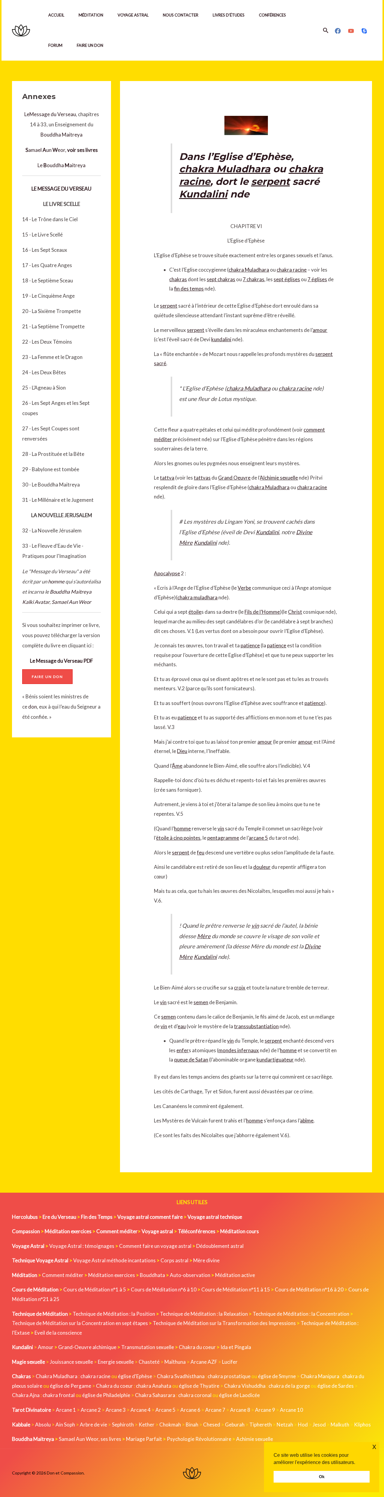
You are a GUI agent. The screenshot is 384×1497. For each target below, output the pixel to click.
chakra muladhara (197, 597)
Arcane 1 (66, 1410)
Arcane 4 (140, 1410)
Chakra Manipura (320, 1376)
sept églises (287, 279)
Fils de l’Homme (262, 612)
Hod (303, 1424)
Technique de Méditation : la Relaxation (204, 1314)
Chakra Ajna (26, 1395)
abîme (307, 1120)
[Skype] (364, 31)
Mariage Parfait (144, 1439)
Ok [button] (322, 1476)
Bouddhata (152, 1275)
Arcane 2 (91, 1410)
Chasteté (149, 1362)
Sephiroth (123, 1424)
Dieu (182, 751)
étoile (194, 612)
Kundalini (203, 194)
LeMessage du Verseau (50, 114)
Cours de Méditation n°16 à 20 (309, 1289)
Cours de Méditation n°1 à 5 (94, 1289)
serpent (270, 181)
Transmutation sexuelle (147, 1347)
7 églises (317, 279)
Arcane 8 (240, 1410)
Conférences (272, 15)
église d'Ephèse (135, 1376)
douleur (262, 867)
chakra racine (292, 270)
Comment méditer (62, 1275)
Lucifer (230, 1362)
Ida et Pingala (235, 1347)
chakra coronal (195, 1395)
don (32, 706)
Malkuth (340, 1424)
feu (200, 852)
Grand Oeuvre (234, 477)
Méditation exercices (111, 1275)
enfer (182, 1050)
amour (320, 330)
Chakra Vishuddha (245, 1386)
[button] (326, 30)
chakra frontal (59, 1395)
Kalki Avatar (36, 602)
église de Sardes (335, 1386)
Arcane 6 (190, 1410)
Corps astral (174, 1260)
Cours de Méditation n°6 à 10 (163, 1289)
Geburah (234, 1424)
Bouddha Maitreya (61, 134)
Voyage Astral (133, 15)
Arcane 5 (165, 1410)
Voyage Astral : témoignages (81, 1246)
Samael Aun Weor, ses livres (90, 1439)
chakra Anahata (153, 1386)
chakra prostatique (229, 1376)
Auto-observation (190, 1275)
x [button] (374, 1446)
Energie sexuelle (116, 1362)
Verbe (244, 588)
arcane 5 (258, 838)
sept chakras (221, 279)
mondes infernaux (238, 1050)
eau (182, 1026)
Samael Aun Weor (71, 602)
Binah (192, 1424)
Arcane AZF (203, 1362)
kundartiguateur (275, 1059)
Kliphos (362, 1424)
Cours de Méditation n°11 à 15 (235, 1289)
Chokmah (170, 1424)
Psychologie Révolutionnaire (199, 1439)
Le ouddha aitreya (62, 165)
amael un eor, (62, 150)
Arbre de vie (93, 1424)
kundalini (221, 339)
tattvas (202, 477)
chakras (178, 279)
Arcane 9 (265, 1410)
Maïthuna (175, 1362)
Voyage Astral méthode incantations (114, 1260)
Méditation (91, 15)
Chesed (211, 1424)
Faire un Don (90, 45)
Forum (55, 45)
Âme (177, 766)
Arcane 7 (215, 1410)
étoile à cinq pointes (178, 838)
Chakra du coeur (197, 1347)
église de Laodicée (239, 1395)
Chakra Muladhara (56, 1376)
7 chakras (253, 279)
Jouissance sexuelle (71, 1362)
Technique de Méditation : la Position (114, 1314)
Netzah (285, 1424)
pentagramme (223, 838)
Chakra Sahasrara (155, 1395)
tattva (167, 477)
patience (250, 645)
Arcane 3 (116, 1410)
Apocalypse (167, 573)
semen (201, 1002)
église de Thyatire (199, 1386)
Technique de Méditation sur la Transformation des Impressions (224, 1323)
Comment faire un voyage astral (155, 1246)
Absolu (43, 1424)
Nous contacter (180, 15)
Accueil (56, 15)
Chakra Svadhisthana (181, 1376)
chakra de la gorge (289, 1386)
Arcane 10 (291, 1410)
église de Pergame (70, 1386)
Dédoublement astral (220, 1246)
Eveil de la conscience (58, 1333)
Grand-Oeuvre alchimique (87, 1347)
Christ (295, 612)
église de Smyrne (277, 1376)
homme (56, 581)
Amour (45, 1347)
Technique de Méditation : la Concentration (301, 1314)
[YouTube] (351, 31)
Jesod (319, 1424)
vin (221, 828)
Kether (146, 1424)
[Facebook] (338, 31)
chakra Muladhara (224, 169)
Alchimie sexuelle (279, 477)
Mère (204, 936)
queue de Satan (191, 1059)
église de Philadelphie (106, 1395)
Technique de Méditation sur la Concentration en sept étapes (80, 1323)
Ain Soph (65, 1424)
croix (239, 987)
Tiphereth (260, 1424)
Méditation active (235, 1275)
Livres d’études (228, 15)
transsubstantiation (256, 1026)
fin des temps (189, 288)
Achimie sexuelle (254, 1439)
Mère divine (206, 1260)
